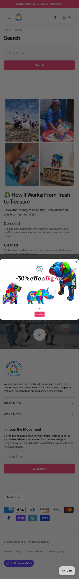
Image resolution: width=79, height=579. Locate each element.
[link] (40, 283)
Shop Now (39, 314)
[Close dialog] (77, 261)
